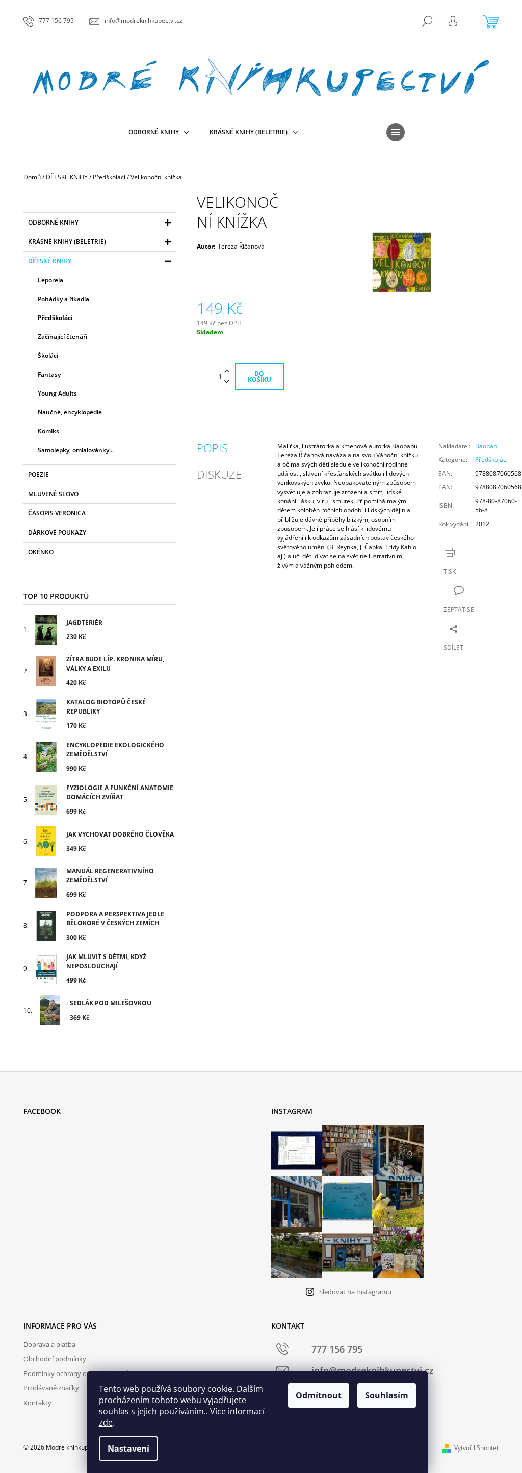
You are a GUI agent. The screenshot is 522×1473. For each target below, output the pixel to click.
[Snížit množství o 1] (227, 382)
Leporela (50, 280)
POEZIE (38, 474)
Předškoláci (55, 317)
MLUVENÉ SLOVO (53, 493)
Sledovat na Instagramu (355, 1291)
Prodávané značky (51, 1387)
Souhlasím (386, 1395)
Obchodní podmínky (54, 1358)
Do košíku (259, 376)
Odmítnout (319, 1395)
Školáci (48, 355)
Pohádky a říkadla (63, 298)
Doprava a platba (49, 1344)
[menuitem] (158, 132)
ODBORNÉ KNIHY (53, 222)
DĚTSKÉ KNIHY (49, 261)
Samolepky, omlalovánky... (76, 450)
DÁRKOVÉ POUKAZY (57, 532)
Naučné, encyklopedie (70, 412)
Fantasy (49, 374)
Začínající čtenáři (62, 336)
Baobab (486, 445)
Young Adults (57, 393)
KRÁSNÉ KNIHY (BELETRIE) (67, 241)
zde (106, 1422)
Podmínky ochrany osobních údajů (76, 1373)
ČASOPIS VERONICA (57, 513)
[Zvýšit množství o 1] (227, 371)
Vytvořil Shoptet (476, 1447)
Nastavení (128, 1448)
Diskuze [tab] (219, 474)
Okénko (41, 552)
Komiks (48, 431)
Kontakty (37, 1402)
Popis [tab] (212, 447)
